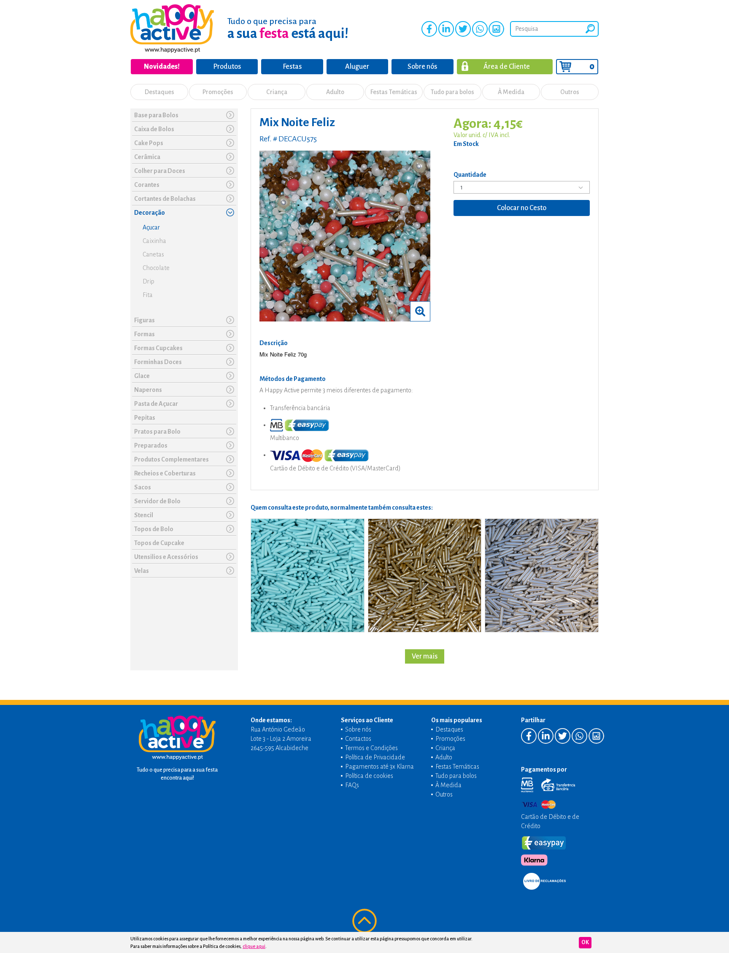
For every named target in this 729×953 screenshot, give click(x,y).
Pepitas (144, 417)
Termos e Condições (371, 748)
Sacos (142, 487)
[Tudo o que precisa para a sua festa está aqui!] (172, 28)
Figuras (144, 320)
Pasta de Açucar (156, 403)
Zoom (420, 311)
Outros (569, 92)
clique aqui (254, 946)
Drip (148, 281)
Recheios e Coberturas (165, 473)
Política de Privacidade (375, 757)
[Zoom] (344, 235)
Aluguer (357, 66)
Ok (585, 942)
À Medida (511, 92)
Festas (292, 66)
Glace (142, 376)
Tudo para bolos (452, 92)
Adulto (335, 92)
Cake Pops (148, 143)
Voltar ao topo (364, 921)
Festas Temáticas (393, 92)
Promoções (217, 92)
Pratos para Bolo (157, 431)
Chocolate (156, 268)
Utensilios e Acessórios (166, 556)
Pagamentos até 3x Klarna (379, 766)
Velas (141, 570)
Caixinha (154, 241)
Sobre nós (422, 66)
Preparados (150, 445)
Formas (144, 334)
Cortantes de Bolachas (165, 198)
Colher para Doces (159, 170)
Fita (148, 295)
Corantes (146, 184)
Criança (276, 92)
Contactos (358, 738)
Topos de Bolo (153, 529)
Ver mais (424, 656)
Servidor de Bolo (157, 501)
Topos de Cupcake (159, 543)
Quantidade (470, 174)
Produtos (227, 66)
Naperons (148, 389)
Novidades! (162, 66)
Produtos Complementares (171, 459)
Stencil (143, 515)
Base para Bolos (156, 115)
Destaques (159, 92)
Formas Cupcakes (158, 348)
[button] (230, 114)
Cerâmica (147, 157)
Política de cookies (369, 775)
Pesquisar (590, 29)
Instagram (496, 29)
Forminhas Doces (158, 362)
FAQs (352, 785)
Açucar (151, 227)
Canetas (153, 254)
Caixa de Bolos (154, 129)
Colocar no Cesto (521, 208)
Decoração (149, 212)
